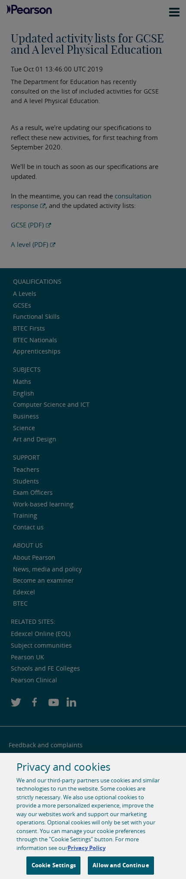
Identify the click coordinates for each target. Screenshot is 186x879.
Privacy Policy (86, 848)
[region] (93, 816)
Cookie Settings (54, 865)
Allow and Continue (121, 865)
